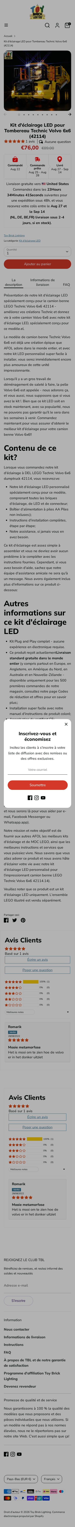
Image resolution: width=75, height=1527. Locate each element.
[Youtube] (43, 797)
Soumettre (38, 785)
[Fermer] (66, 724)
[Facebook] (30, 797)
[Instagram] (36, 797)
